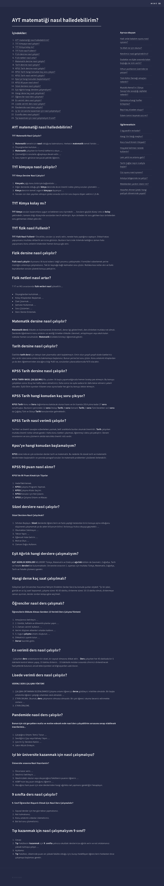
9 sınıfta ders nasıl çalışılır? (27, 114)
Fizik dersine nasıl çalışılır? (27, 54)
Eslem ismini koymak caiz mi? (134, 115)
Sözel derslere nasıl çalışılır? (28, 86)
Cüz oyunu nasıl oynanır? (131, 172)
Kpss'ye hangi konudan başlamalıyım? (32, 79)
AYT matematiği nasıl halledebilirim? (32, 40)
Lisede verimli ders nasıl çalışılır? (30, 103)
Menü (154, 3)
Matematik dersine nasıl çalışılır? (30, 61)
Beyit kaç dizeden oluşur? (132, 109)
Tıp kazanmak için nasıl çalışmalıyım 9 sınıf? (35, 118)
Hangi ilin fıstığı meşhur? (131, 136)
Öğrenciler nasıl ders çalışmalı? (29, 96)
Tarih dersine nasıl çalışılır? (27, 64)
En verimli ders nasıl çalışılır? (28, 100)
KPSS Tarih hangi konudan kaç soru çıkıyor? (35, 72)
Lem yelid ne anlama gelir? (132, 157)
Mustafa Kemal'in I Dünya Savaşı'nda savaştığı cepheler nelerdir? (133, 91)
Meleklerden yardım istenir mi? (134, 184)
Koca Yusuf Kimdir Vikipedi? (133, 142)
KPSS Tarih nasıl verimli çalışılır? (30, 75)
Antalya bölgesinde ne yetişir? (134, 178)
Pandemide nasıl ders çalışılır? (29, 107)
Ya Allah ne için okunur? (131, 48)
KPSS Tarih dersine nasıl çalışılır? (30, 68)
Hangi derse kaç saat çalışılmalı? (30, 93)
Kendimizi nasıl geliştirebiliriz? (134, 53)
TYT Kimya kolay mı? (24, 47)
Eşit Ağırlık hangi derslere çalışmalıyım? (33, 89)
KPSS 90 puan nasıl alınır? (27, 82)
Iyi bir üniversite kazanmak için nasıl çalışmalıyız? (38, 111)
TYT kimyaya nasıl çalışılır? (27, 43)
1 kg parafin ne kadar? (130, 130)
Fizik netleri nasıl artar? (26, 57)
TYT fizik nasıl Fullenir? (25, 50)
